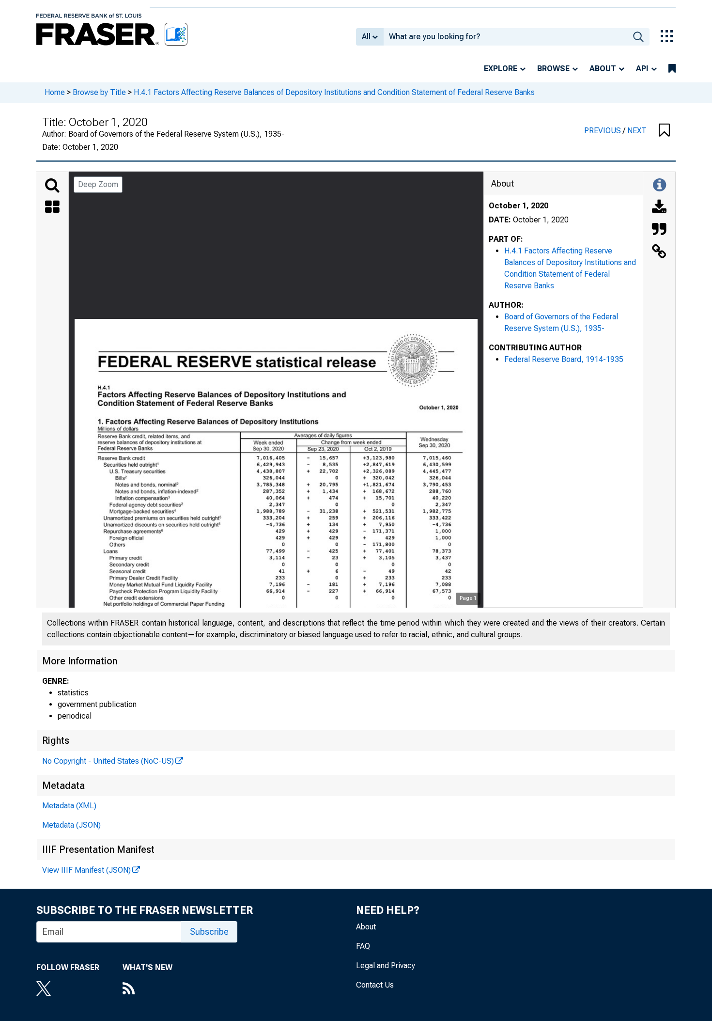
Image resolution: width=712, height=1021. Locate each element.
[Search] (52, 185)
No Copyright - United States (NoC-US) (108, 761)
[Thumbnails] (52, 208)
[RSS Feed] (147, 989)
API (642, 68)
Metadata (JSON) (71, 825)
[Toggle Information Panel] (659, 185)
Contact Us (375, 985)
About (602, 68)
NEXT (637, 130)
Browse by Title (99, 92)
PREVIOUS (603, 130)
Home (55, 92)
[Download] (659, 208)
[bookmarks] (672, 69)
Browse (553, 68)
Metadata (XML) (69, 805)
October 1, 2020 (518, 205)
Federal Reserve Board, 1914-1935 (563, 359)
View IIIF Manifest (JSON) (86, 870)
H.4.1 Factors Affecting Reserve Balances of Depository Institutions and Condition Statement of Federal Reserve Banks (334, 92)
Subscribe (209, 932)
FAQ (363, 946)
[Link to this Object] (659, 252)
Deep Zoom (98, 184)
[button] (664, 131)
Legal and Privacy (385, 965)
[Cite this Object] (659, 230)
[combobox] (505, 37)
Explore (500, 68)
